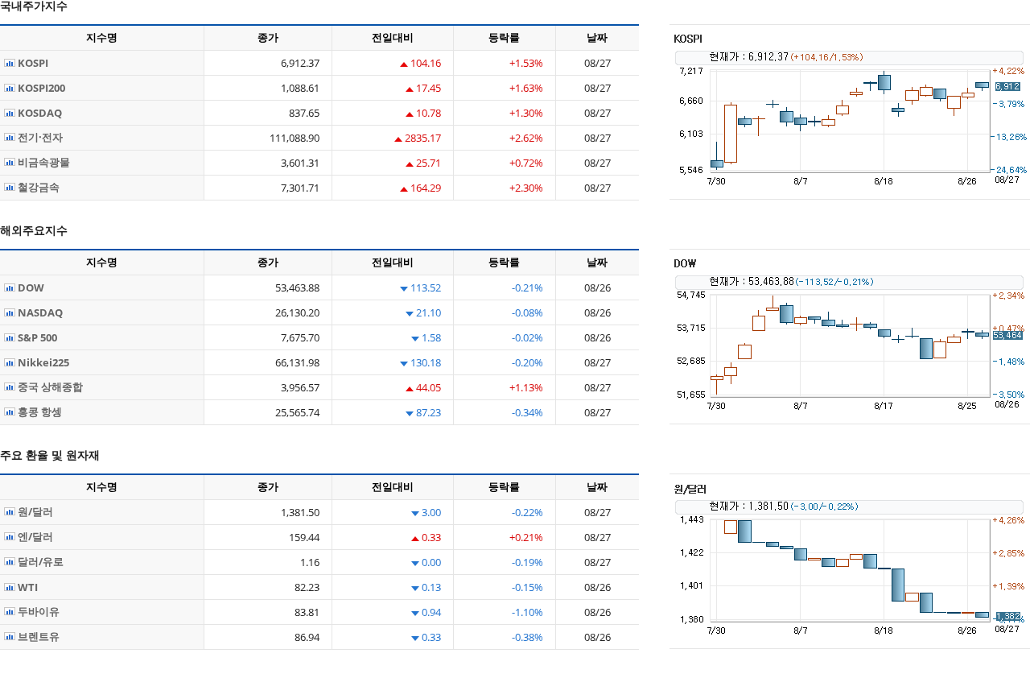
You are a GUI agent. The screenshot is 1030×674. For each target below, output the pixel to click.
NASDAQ (39, 312)
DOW (29, 287)
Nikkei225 (42, 362)
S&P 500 (36, 337)
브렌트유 (37, 636)
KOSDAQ (38, 112)
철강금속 (37, 187)
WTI (26, 587)
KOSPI (31, 63)
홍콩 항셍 (38, 411)
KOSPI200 (40, 88)
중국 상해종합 (49, 386)
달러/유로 (39, 561)
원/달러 (34, 511)
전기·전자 (39, 137)
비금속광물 (42, 162)
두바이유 (37, 611)
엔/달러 (34, 536)
